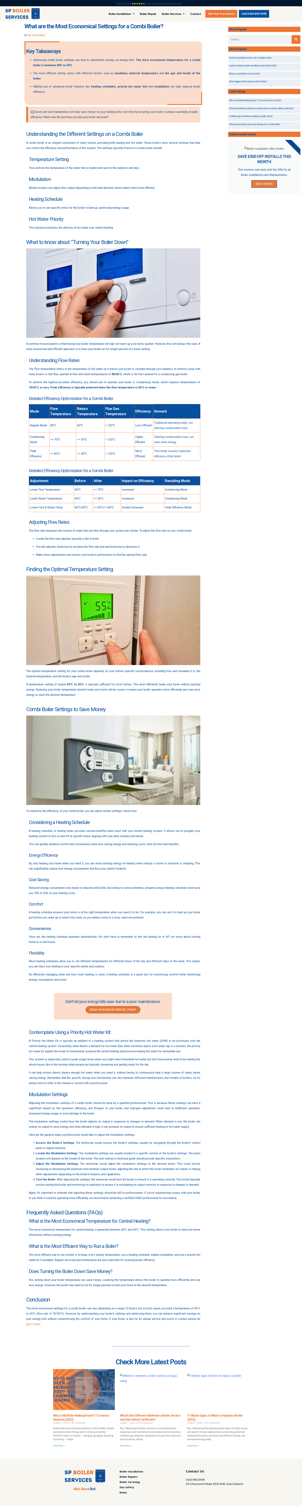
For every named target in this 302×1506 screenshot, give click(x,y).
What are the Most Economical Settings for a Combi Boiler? (254, 124)
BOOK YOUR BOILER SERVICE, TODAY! (113, 1009)
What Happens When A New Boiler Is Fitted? (248, 81)
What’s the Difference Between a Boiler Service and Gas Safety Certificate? (261, 108)
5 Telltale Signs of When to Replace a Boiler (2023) (250, 116)
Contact (195, 14)
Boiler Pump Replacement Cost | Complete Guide (250, 58)
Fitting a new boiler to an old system (244, 73)
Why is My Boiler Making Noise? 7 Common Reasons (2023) (255, 100)
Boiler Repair (148, 14)
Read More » (59, 1446)
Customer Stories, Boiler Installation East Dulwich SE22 (253, 65)
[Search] (296, 39)
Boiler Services (171, 14)
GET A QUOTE (264, 183)
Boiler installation (120, 14)
